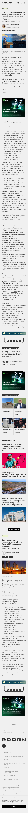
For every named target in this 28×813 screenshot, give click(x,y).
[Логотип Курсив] (7, 3)
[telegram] (9, 739)
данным (13, 209)
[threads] (24, 739)
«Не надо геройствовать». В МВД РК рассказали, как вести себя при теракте (13, 362)
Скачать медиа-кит (9, 775)
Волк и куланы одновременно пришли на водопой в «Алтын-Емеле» (14, 475)
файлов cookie (14, 802)
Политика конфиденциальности (14, 756)
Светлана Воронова (12, 552)
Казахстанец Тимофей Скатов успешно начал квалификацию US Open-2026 (13, 448)
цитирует (7, 157)
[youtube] (14, 739)
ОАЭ (7, 557)
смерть (11, 557)
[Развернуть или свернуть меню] (25, 3)
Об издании (7, 752)
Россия (7, 30)
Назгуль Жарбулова (12, 24)
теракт (12, 30)
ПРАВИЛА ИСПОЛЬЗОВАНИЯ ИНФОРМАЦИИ (11, 772)
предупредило (17, 305)
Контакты (7, 767)
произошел (10, 197)
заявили (14, 291)
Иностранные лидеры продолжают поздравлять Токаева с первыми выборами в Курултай (14, 501)
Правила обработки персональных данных (14, 764)
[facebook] (4, 746)
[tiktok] (19, 739)
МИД (3, 30)
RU (21, 3)
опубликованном (16, 276)
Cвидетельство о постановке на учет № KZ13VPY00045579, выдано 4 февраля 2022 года (12, 793)
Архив (6, 759)
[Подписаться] (25, 732)
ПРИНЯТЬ (14, 806)
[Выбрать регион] (18, 3)
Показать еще (14, 529)
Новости (5, 8)
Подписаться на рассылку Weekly (13, 730)
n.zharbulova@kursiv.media (12, 27)
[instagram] (4, 739)
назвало (15, 286)
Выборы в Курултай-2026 (11, 779)
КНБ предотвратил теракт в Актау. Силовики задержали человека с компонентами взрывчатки (12, 354)
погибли (19, 670)
